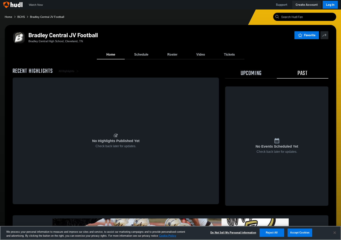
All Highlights (66, 71)
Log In (330, 4)
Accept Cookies (299, 232)
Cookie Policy (167, 235)
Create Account (307, 4)
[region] (170, 233)
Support (281, 4)
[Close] (334, 232)
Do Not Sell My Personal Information (233, 232)
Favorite (310, 35)
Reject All (272, 232)
